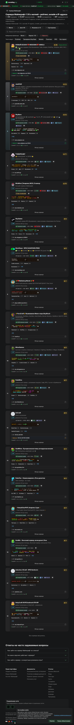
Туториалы (51, 681)
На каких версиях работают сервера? (21, 655)
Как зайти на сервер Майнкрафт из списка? (23, 650)
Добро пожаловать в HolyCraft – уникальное (28, 605)
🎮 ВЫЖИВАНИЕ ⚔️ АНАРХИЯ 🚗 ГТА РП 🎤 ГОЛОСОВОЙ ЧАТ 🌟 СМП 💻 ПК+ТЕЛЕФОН (37, 117)
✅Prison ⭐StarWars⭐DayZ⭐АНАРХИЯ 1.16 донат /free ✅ (33, 250)
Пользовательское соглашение (36, 671)
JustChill (18, 84)
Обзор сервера (39, 77)
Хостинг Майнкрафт (12, 676)
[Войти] (62, 2)
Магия (22, 35)
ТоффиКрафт (20, 154)
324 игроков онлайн (22, 122)
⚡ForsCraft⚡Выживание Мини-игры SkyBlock (32, 313)
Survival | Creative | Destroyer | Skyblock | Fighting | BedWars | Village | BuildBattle (39, 350)
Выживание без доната (22, 572)
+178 (21, 66)
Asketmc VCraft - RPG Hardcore (26, 570)
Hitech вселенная (20, 415)
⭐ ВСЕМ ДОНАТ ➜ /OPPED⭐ (24, 156)
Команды (51, 694)
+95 (13, 333)
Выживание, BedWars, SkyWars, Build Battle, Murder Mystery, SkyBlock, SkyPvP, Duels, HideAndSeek (41, 316)
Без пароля (63, 39)
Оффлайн (19, 256)
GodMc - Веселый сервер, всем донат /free (31, 540)
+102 (25, 431)
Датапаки (51, 691)
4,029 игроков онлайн (22, 322)
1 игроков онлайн (21, 92)
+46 (36, 169)
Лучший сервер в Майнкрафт (24, 186)
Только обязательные (63, 721)
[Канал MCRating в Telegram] (12, 707)
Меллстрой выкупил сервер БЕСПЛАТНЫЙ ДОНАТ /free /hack (34, 283)
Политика (49, 39)
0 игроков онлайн (21, 355)
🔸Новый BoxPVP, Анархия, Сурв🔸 (28, 508)
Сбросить (45, 35)
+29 (22, 266)
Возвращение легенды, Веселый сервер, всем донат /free (33, 543)
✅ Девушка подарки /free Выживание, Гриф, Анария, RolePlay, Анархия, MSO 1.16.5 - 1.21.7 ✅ (41, 48)
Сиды (50, 686)
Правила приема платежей (35, 676)
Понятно (52, 721)
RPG (56, 39)
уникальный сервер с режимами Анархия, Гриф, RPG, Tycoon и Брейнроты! (38, 382)
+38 (35, 100)
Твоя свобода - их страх (22, 480)
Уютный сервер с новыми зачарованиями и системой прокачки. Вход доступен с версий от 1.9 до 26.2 (40, 87)
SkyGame (18, 219)
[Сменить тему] (66, 2)
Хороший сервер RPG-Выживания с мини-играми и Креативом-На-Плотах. (38, 221)
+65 (13, 204)
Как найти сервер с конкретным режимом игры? (25, 660)
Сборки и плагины (11, 671)
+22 (13, 365)
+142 (13, 136)
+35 (13, 398)
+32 (13, 526)
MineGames (19, 347)
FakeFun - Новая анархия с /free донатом (30, 478)
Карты (50, 679)
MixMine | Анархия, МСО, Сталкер (27, 183)
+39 (37, 493)
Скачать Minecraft (53, 671)
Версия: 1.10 (32, 35)
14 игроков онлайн (21, 161)
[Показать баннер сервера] (37, 59)
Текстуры (51, 676)
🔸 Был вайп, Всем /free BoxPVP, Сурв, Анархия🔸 (30, 510)
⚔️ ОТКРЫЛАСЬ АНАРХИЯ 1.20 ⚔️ (25, 451)
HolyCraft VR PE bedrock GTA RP (27, 602)
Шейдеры (51, 689)
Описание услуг (32, 679)
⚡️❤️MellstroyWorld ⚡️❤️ (24, 281)
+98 (38, 464)
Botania (41, 39)
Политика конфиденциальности (62, 715)
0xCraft (18, 413)
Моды (50, 674)
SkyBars (18, 114)
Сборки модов (52, 684)
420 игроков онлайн (22, 53)
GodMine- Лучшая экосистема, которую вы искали (34, 449)
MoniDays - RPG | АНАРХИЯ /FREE (27, 248)
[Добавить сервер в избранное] (28, 55)
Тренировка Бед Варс (29, 39)
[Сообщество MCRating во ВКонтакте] (8, 707)
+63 (33, 555)
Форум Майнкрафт (11, 674)
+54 (13, 621)
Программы (51, 696)
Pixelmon (18, 39)
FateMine (18, 380)
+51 (13, 299)
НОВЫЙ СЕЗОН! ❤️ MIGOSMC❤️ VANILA (29, 45)
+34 (37, 234)
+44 (13, 588)
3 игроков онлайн (21, 190)
